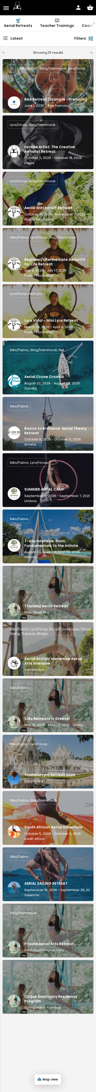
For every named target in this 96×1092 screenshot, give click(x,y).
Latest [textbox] (16, 38)
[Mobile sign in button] (78, 7)
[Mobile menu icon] (6, 8)
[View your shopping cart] (90, 7)
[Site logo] (18, 7)
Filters (80, 38)
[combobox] (37, 38)
